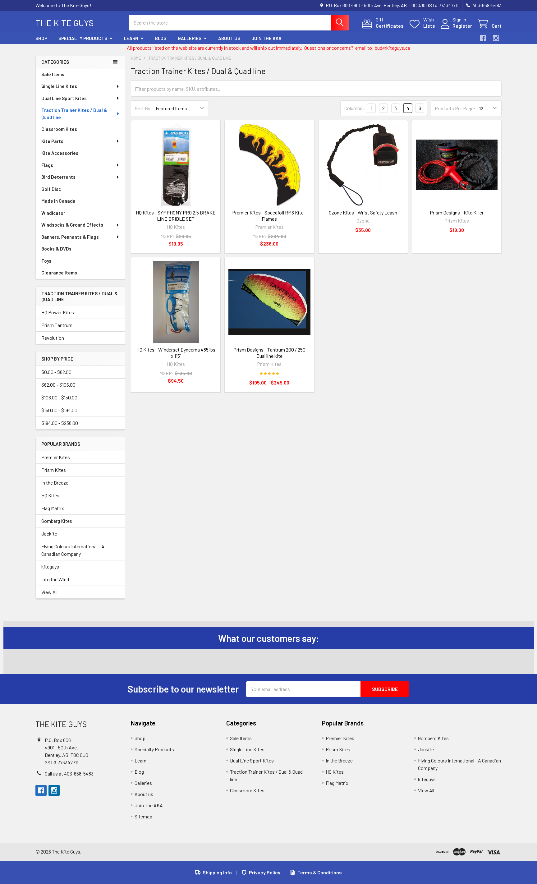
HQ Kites (50, 495)
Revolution (52, 338)
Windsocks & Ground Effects (72, 225)
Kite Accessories (59, 153)
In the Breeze (54, 483)
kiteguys (50, 566)
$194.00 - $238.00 (59, 423)
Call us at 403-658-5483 (69, 773)
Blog (161, 38)
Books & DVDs (56, 248)
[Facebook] (483, 38)
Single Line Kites (59, 86)
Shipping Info (217, 872)
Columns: (354, 108)
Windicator (53, 213)
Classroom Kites (59, 129)
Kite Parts (52, 141)
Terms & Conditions (319, 872)
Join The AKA (266, 38)
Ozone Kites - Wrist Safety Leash (363, 212)
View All (49, 592)
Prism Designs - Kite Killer (457, 212)
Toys (46, 261)
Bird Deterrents (58, 177)
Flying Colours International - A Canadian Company (72, 550)
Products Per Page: (455, 108)
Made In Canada (58, 201)
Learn (131, 38)
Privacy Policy (264, 872)
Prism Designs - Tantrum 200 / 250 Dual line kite (269, 353)
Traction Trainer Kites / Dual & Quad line (74, 113)
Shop (41, 38)
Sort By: (143, 108)
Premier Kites (55, 457)
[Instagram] (496, 38)
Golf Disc (51, 189)
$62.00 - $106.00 (58, 385)
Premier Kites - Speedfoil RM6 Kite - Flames (269, 215)
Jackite (49, 533)
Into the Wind (55, 579)
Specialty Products (82, 38)
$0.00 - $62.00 (56, 372)
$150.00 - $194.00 (59, 410)
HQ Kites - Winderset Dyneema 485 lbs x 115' (175, 353)
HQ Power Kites (57, 312)
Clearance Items (59, 272)
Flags (47, 165)
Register (462, 26)
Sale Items (52, 74)
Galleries (189, 38)
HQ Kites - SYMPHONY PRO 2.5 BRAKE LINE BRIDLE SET (176, 215)
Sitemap (143, 816)
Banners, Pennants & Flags (70, 237)
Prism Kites (53, 470)
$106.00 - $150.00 (59, 397)
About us (229, 38)
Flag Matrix (52, 508)
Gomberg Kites (56, 521)
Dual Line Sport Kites (64, 98)
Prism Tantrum (56, 325)
